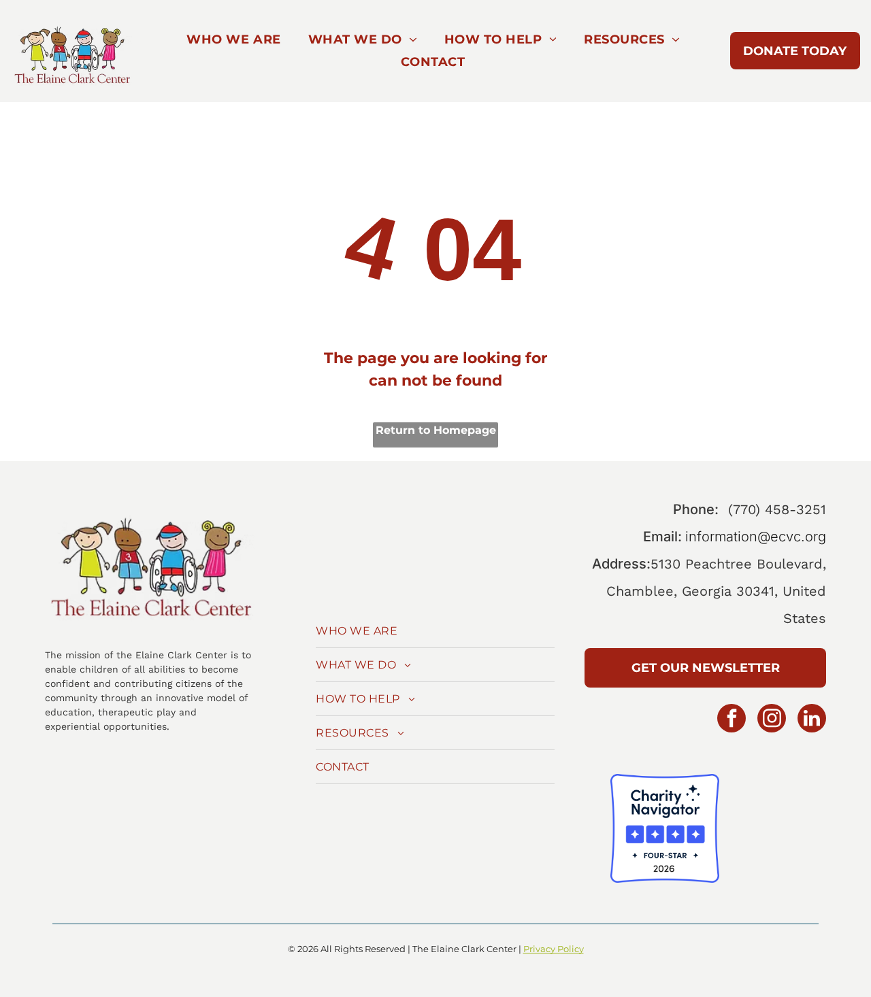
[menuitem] (233, 40)
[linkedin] (812, 720)
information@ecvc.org (755, 536)
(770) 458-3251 (777, 509)
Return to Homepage (436, 430)
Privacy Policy (553, 948)
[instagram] (771, 720)
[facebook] (731, 720)
